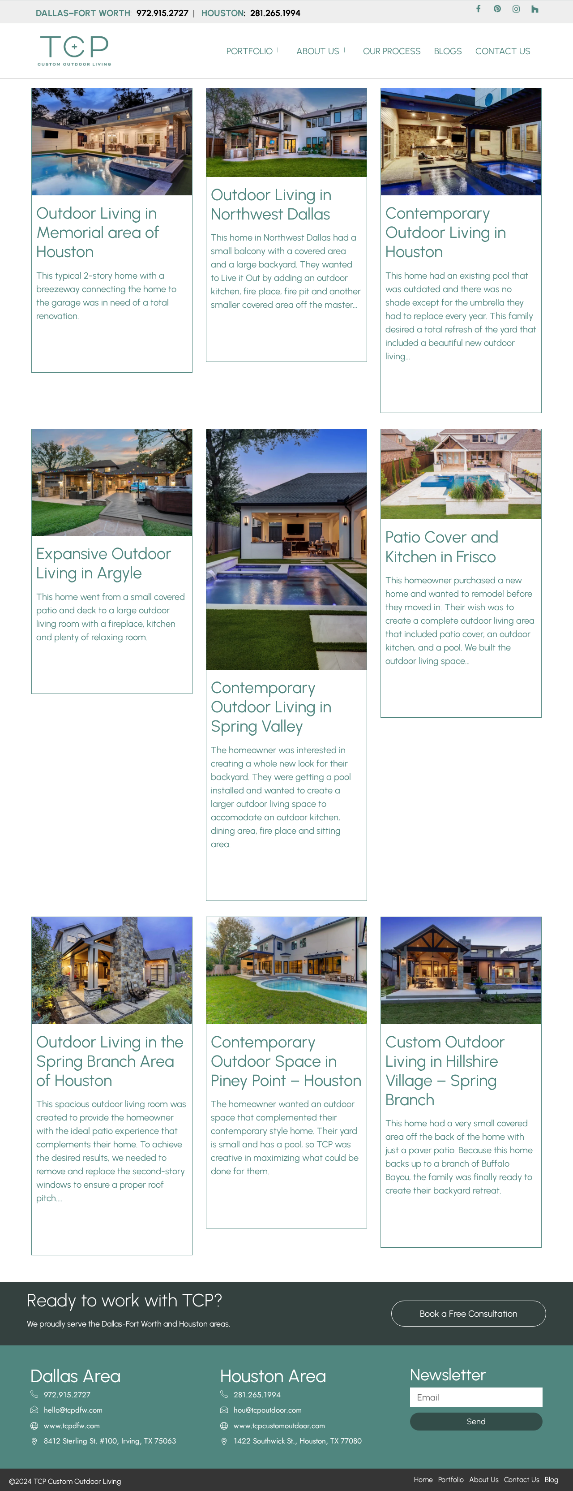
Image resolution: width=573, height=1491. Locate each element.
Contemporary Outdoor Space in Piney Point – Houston (286, 1061)
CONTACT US (502, 51)
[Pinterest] (497, 12)
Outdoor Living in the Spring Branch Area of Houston (110, 1061)
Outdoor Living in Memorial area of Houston (97, 232)
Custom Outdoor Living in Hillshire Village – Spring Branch (445, 1071)
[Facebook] (478, 12)
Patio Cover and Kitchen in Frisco (442, 546)
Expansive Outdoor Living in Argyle (103, 563)
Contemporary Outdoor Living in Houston (445, 232)
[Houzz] (535, 12)
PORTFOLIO (250, 51)
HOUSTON (222, 13)
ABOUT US (317, 51)
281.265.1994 (275, 13)
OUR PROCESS (392, 51)
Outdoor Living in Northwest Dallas (271, 204)
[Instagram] (516, 12)
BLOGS (448, 51)
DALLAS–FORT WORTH (83, 13)
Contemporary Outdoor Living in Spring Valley (271, 707)
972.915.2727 (164, 13)
